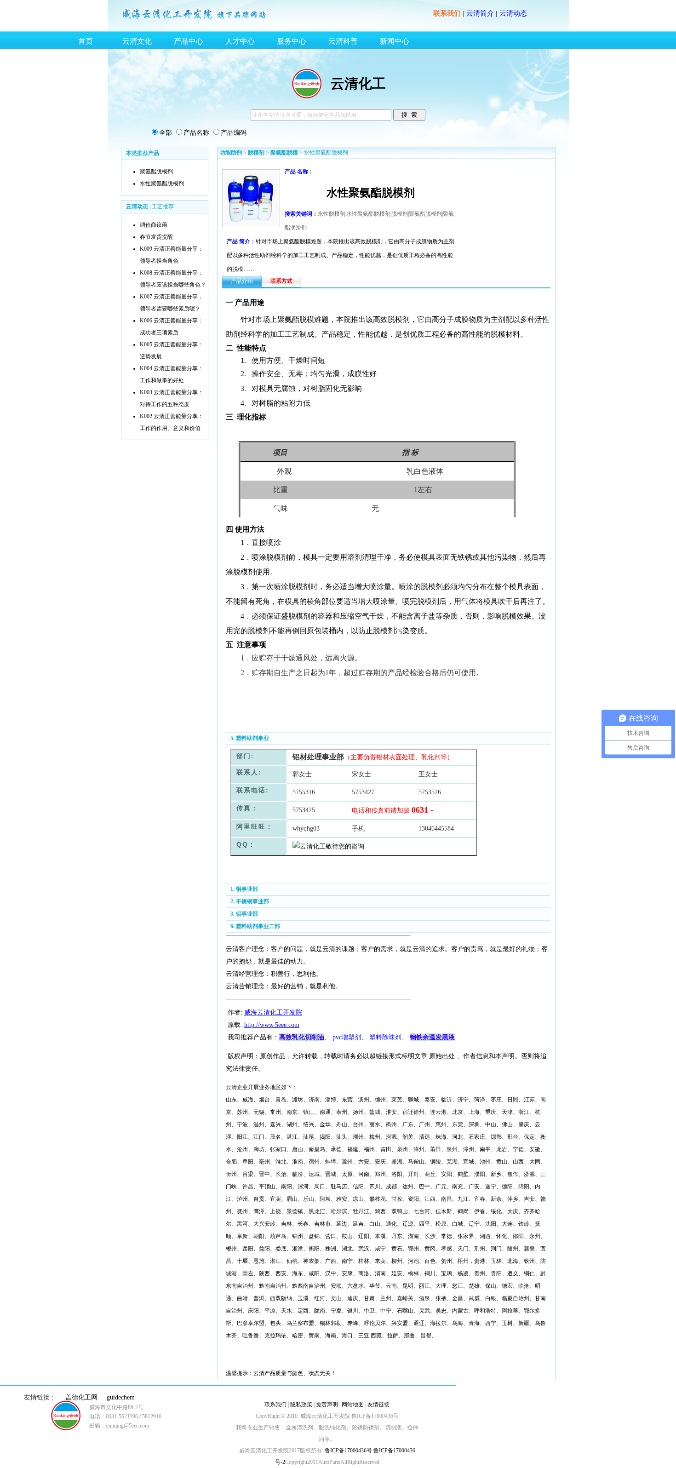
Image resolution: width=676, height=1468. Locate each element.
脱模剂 (256, 152)
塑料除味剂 (385, 1037)
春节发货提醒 (156, 237)
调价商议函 (153, 225)
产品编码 (233, 132)
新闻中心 (394, 41)
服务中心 (291, 41)
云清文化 (137, 41)
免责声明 (327, 1404)
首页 (85, 41)
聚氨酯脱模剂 (156, 171)
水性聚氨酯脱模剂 (162, 183)
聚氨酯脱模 (284, 152)
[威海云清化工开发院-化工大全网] (194, 19)
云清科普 (343, 41)
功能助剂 (231, 152)
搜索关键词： (301, 214)
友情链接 (378, 1404)
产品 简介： (241, 241)
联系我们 (447, 13)
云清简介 (480, 13)
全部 (165, 132)
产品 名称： (299, 171)
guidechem (121, 1397)
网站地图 (353, 1404)
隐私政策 (301, 1404)
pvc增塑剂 (346, 1037)
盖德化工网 (81, 1397)
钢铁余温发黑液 (432, 1037)
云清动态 (513, 13)
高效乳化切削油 (301, 1037)
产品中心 (188, 41)
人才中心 (240, 41)
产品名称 (196, 132)
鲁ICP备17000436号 (347, 1450)
